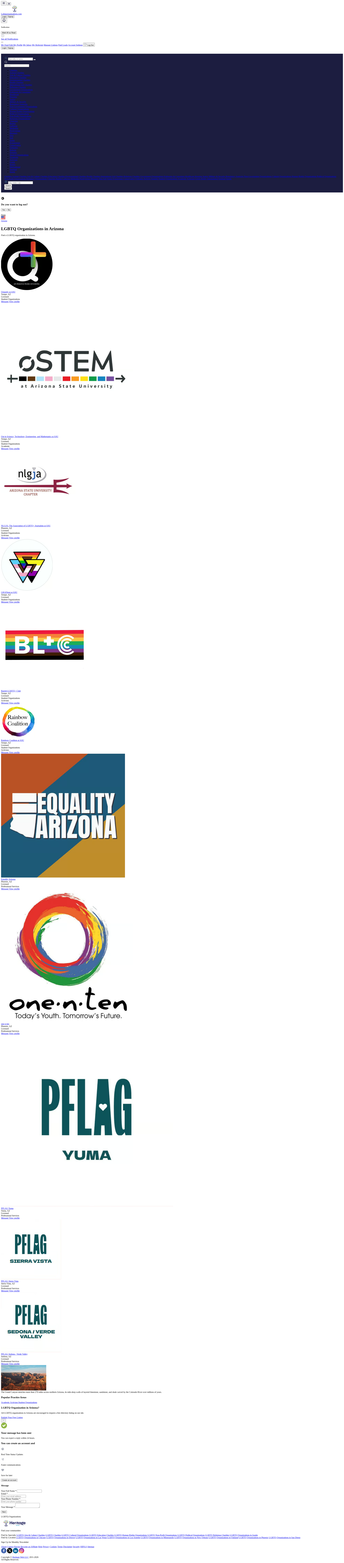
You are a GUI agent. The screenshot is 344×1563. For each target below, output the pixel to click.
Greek (12, 162)
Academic (14, 157)
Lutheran (13, 126)
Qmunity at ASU (8, 292)
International (15, 167)
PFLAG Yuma (7, 1208)
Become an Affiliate (29, 1547)
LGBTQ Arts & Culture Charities (31, 1535)
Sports (12, 172)
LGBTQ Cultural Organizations (75, 1535)
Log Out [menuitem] (90, 45)
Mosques (13, 133)
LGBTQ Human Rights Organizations (130, 1535)
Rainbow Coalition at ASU (12, 740)
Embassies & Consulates (20, 92)
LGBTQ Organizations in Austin (244, 1535)
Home (3, 215)
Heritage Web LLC (20, 1557)
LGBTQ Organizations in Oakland (223, 1537)
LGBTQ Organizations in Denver (60, 1537)
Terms (60, 1547)
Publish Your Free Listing (12, 1417)
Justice (12, 99)
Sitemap (90, 1547)
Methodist (14, 128)
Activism (13, 160)
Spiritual (13, 169)
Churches (14, 121)
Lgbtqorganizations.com (11, 14)
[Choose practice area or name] (34, 59)
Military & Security (18, 102)
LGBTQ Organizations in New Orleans (191, 1537)
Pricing (17, 1547)
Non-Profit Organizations (20, 116)
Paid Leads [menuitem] (63, 45)
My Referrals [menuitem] (37, 45)
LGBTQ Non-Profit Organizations (162, 1535)
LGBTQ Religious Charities (217, 1535)
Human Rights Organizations (22, 111)
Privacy (46, 1547)
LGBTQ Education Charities (101, 1535)
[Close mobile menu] (9, 4)
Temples (13, 152)
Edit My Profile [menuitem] (15, 45)
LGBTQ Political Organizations (191, 1535)
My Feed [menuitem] (5, 45)
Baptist (13, 123)
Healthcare (14, 94)
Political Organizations (19, 114)
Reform (13, 150)
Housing (13, 97)
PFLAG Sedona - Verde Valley (14, 1354)
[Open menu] (3, 3)
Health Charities (16, 82)
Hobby (13, 164)
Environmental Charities (20, 80)
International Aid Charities (21, 85)
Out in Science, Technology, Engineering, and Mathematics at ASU (29, 436)
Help (40, 1547)
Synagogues (15, 143)
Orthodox (14, 148)
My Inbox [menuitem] (27, 45)
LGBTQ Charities (53, 1535)
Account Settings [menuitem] (75, 45)
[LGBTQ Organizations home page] (14, 11)
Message (5, 301)
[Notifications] (4, 20)
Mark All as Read (8, 33)
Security (76, 1547)
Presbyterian (15, 131)
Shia (11, 135)
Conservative (15, 145)
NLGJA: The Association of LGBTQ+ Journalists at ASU (26, 526)
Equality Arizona (8, 879)
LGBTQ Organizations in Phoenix (253, 1537)
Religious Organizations (20, 119)
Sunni (12, 140)
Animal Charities (17, 73)
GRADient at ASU (9, 592)
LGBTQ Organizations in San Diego (284, 1537)
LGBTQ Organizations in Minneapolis (157, 1537)
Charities (13, 70)
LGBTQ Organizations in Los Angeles (123, 1537)
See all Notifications (9, 39)
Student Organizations (19, 155)
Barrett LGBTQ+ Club (11, 691)
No (9, 210)
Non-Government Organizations (23, 106)
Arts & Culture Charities (20, 75)
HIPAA (83, 1547)
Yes (3, 210)
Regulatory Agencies (18, 104)
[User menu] (2, 42)
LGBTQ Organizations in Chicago (31, 1537)
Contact (10, 1547)
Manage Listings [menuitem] (51, 45)
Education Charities (18, 77)
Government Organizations (21, 90)
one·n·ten (5, 1024)
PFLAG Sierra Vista (9, 1281)
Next (4, 1512)
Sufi (11, 138)
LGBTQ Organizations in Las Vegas (91, 1537)
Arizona (4, 221)
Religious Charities (18, 87)
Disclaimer (67, 1547)
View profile (14, 301)
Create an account (9, 1480)
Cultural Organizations (19, 109)
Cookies (53, 1547)
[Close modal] (3, 1421)
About (3, 1547)
